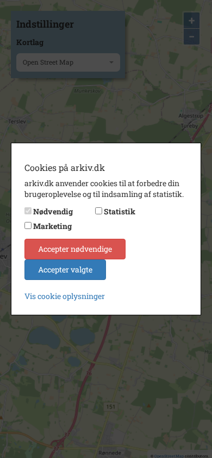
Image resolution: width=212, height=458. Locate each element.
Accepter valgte (65, 269)
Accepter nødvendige (75, 249)
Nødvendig (53, 211)
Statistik (119, 211)
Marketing (52, 226)
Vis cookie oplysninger (64, 296)
